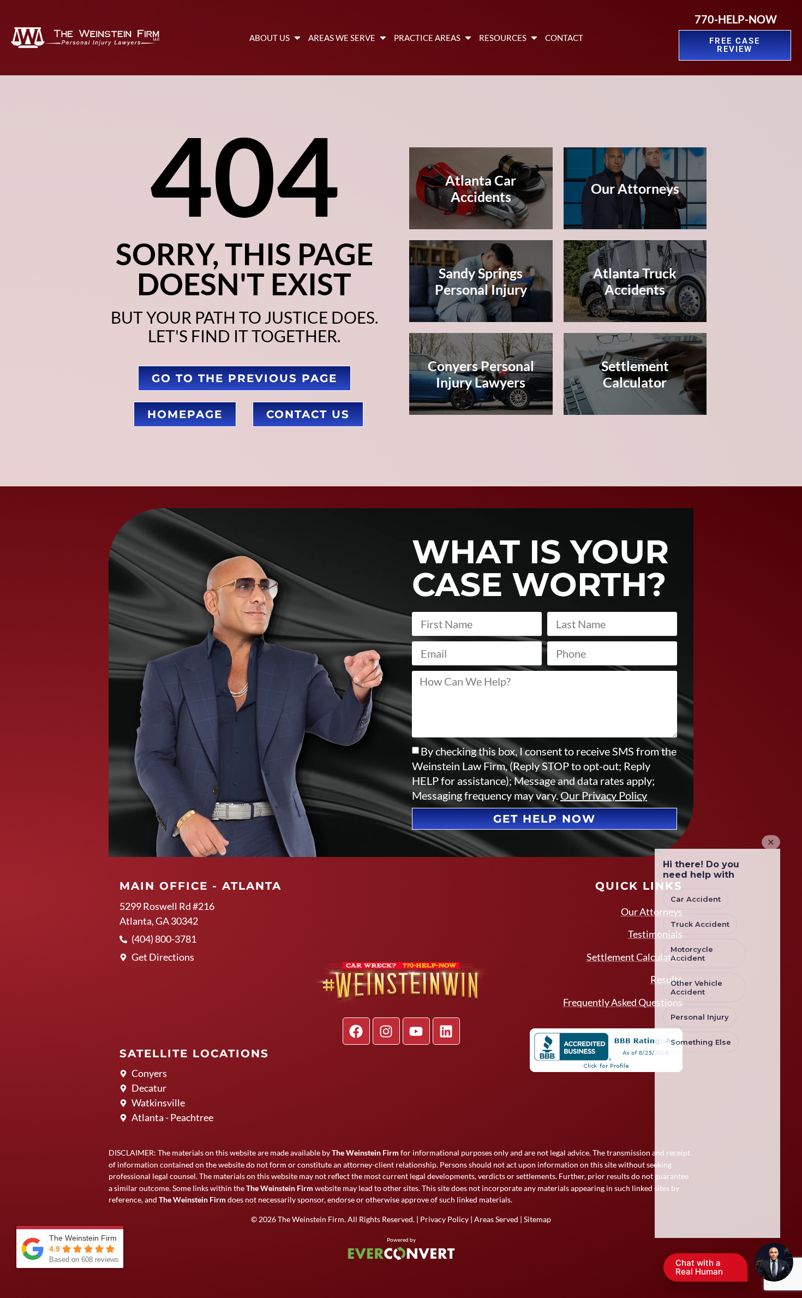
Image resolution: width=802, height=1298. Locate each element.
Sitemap (537, 1219)
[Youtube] (416, 1031)
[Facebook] (356, 1031)
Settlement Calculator (634, 957)
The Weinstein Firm (311, 1219)
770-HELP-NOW (736, 19)
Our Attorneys (652, 912)
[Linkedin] (446, 1031)
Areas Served (496, 1219)
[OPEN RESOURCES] (534, 38)
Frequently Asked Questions (623, 1002)
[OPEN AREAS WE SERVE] (383, 38)
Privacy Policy (444, 1219)
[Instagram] (386, 1031)
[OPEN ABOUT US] (297, 38)
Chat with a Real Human (704, 1270)
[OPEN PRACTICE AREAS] (468, 38)
